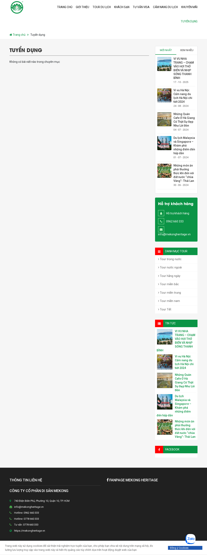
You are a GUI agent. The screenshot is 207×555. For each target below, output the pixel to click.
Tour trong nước (170, 259)
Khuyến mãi (189, 7)
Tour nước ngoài (170, 267)
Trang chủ (64, 7)
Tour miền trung (170, 292)
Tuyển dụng (189, 21)
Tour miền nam (169, 301)
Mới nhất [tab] (166, 50)
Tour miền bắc (169, 284)
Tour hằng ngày (169, 276)
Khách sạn (121, 7)
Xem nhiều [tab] (186, 50)
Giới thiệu (82, 7)
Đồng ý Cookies (179, 547)
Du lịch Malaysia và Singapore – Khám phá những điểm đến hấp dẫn (184, 145)
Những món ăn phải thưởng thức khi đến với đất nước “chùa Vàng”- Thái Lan (183, 173)
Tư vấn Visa (141, 7)
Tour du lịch (102, 7)
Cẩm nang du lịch (165, 7)
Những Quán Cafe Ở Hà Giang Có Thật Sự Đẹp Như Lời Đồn (185, 382)
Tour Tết (165, 309)
